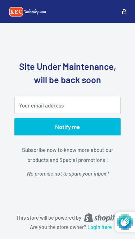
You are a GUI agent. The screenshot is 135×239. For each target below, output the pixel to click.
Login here (99, 227)
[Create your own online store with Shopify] (101, 217)
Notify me (67, 126)
